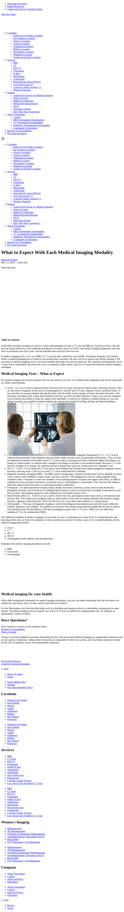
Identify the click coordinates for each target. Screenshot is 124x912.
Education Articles (22, 109)
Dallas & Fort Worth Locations (28, 35)
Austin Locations (21, 43)
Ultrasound (18, 71)
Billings (11, 714)
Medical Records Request (25, 103)
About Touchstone (16, 114)
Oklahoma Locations (23, 46)
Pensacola (12, 719)
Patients (11, 92)
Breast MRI (12, 839)
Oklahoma (12, 711)
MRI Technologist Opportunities (28, 120)
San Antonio (13, 703)
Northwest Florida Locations (27, 57)
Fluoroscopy (13, 778)
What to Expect (20, 98)
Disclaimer (12, 882)
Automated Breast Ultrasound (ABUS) (25, 836)
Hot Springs (13, 716)
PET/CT (17, 68)
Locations (12, 33)
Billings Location (21, 49)
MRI (15, 62)
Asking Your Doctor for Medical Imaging (33, 95)
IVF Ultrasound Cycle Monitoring (23, 842)
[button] (62, 139)
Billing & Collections (23, 101)
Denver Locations (21, 41)
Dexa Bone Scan (15, 775)
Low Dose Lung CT (23, 84)
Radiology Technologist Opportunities (31, 125)
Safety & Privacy (15, 879)
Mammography (14, 828)
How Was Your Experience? (26, 111)
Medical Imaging (9, 259)
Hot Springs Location (23, 52)
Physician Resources (17, 133)
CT (14, 65)
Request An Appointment (19, 130)
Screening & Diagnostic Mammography (26, 834)
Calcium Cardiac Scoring (19, 780)
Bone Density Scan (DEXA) (27, 82)
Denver (10, 705)
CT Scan (11, 759)
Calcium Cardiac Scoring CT (27, 87)
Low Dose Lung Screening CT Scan (24, 783)
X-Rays (17, 73)
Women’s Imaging (22, 90)
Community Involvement (25, 128)
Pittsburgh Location (22, 54)
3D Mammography (16, 831)
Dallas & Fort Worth (17, 700)
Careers (17, 117)
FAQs (16, 106)
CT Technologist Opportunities (28, 122)
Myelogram (18, 76)
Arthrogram (18, 79)
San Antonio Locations (24, 38)
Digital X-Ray (14, 767)
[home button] (31, 27)
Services (11, 60)
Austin (10, 708)
